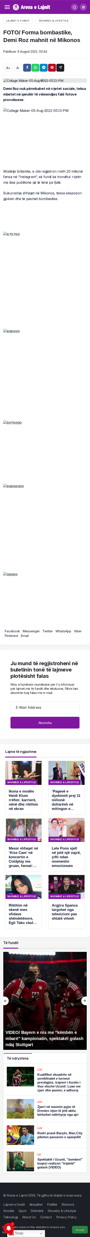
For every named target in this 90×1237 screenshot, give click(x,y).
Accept (80, 1230)
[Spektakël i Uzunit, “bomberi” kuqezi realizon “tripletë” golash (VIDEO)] (45, 1161)
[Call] (74, 7)
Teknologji (10, 1217)
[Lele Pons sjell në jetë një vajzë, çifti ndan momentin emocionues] (66, 844)
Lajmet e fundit (14, 1204)
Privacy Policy (66, 1217)
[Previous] (6, 1000)
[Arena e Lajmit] (32, 7)
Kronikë (8, 1211)
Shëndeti (37, 1211)
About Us (29, 1217)
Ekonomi (68, 1204)
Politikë (52, 1204)
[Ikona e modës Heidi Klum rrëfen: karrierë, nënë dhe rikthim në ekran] (23, 787)
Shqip (18, 1233)
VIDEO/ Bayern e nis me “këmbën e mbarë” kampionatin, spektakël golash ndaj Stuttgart (44, 1038)
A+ (8, 68)
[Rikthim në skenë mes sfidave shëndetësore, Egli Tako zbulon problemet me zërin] (23, 901)
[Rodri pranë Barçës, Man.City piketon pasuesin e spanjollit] (45, 1135)
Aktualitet (36, 1204)
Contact (46, 1217)
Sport (22, 1211)
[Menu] (7, 7)
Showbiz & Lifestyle (54, 20)
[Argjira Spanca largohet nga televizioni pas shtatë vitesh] (66, 901)
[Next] (84, 1000)
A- (18, 68)
